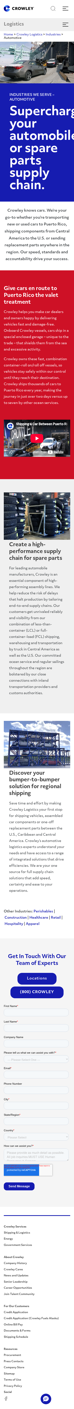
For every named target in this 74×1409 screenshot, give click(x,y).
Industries (53, 34)
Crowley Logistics (29, 34)
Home (8, 34)
